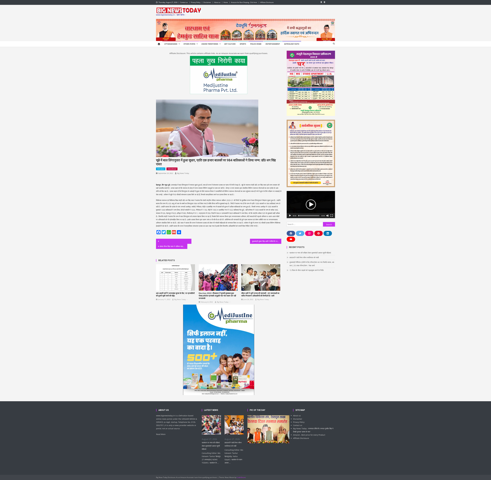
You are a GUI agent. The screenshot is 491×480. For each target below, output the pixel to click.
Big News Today (183, 173)
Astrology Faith (291, 44)
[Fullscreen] (331, 215)
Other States (189, 44)
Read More (160, 434)
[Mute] (327, 215)
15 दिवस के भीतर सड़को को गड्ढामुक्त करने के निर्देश (306, 270)
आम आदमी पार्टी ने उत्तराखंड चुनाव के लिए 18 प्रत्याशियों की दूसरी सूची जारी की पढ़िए (175, 294)
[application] (311, 204)
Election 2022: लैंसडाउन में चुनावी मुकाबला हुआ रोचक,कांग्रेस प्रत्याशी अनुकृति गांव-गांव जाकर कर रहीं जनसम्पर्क (217, 295)
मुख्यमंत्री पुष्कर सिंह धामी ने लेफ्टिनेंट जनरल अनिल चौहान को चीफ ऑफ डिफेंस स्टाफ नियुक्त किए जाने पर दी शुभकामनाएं (266, 241)
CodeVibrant (241, 477)
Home (226, 2)
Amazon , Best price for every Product (309, 435)
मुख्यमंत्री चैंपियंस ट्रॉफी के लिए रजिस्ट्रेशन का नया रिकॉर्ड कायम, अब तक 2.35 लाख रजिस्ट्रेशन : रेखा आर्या (311, 264)
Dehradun (160, 169)
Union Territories (209, 44)
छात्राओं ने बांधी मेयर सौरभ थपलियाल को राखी (304, 257)
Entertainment (273, 44)
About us (217, 2)
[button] (311, 204)
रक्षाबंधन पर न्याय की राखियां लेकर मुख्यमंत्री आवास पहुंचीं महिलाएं (310, 252)
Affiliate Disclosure (267, 2)
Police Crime (255, 44)
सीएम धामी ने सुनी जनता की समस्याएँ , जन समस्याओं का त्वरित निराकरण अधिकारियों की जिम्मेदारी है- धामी (260, 294)
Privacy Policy (195, 2)
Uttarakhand (170, 44)
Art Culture (230, 44)
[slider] (308, 215)
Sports (243, 44)
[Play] (290, 215)
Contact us (184, 2)
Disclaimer (207, 2)
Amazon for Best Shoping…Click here (244, 2)
